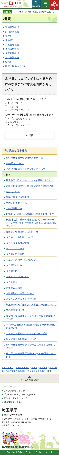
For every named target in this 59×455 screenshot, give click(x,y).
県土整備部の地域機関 (15, 371)
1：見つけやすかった (19, 118)
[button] (36, 4)
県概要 (34, 367)
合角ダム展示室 (14, 288)
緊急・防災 (54, 6)
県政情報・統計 (22, 367)
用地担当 (9, 40)
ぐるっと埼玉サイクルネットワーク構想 (26, 333)
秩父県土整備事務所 (15, 150)
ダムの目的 (12, 271)
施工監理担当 (12, 53)
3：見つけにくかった (19, 125)
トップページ (7, 367)
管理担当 (9, 36)
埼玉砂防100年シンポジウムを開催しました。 (30, 180)
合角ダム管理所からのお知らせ (22, 231)
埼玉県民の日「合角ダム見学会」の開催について (31, 304)
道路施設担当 (12, 57)
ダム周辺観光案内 (15, 254)
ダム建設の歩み (14, 265)
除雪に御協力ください (16, 66)
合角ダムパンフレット (17, 276)
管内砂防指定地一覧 (16, 202)
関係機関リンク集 (12, 402)
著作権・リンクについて (15, 398)
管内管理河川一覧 (15, 310)
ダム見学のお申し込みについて (22, 259)
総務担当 (9, 62)
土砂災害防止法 (14, 208)
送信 (31, 135)
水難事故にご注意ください (20, 293)
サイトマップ (10, 387)
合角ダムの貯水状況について (21, 299)
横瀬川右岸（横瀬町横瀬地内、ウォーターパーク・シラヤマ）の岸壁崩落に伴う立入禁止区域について (31, 222)
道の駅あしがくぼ (15, 163)
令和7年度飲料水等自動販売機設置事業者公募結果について (31, 326)
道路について (13, 191)
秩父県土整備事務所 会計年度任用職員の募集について (30, 317)
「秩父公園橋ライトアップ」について (25, 169)
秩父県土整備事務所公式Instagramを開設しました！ (31, 355)
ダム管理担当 (12, 44)
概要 (8, 174)
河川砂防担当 (12, 31)
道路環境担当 (12, 49)
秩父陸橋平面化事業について (21, 339)
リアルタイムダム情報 (17, 243)
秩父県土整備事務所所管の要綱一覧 (24, 157)
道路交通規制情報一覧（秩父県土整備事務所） (30, 186)
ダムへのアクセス (15, 248)
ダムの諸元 (12, 282)
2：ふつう (13, 106)
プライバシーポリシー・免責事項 (20, 394)
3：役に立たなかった (19, 110)
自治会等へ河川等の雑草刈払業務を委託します (30, 214)
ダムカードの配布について (20, 237)
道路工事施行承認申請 (17, 197)
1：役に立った (15, 103)
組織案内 (43, 367)
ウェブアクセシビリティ (15, 390)
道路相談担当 (12, 27)
